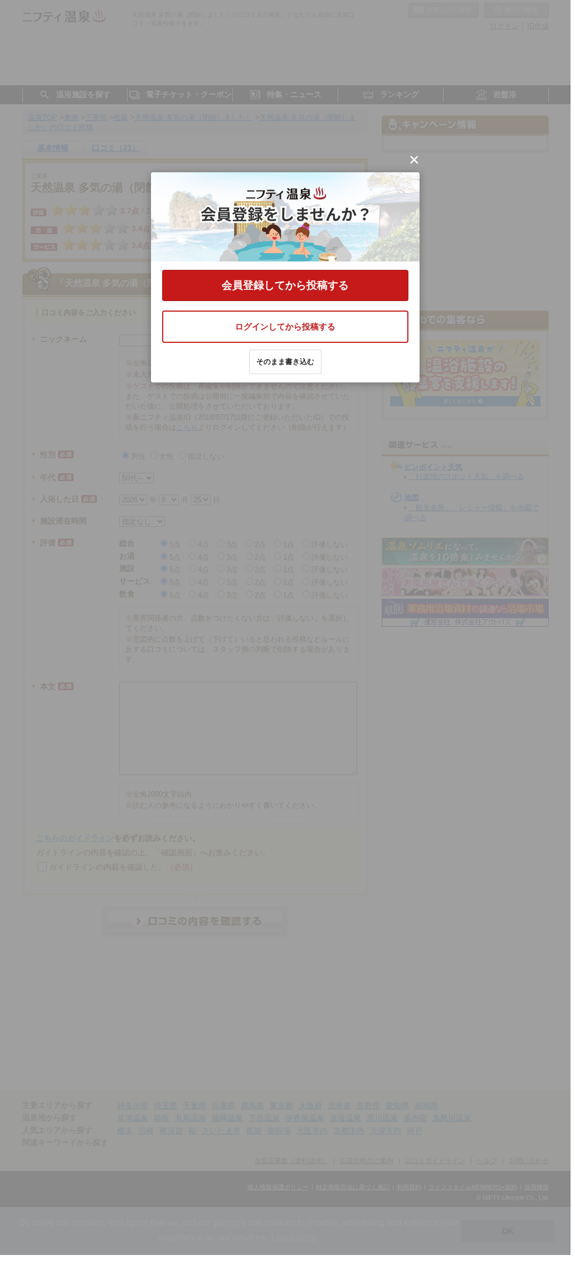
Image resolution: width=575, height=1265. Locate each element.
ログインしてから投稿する (285, 326)
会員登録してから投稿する (285, 285)
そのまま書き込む (285, 361)
